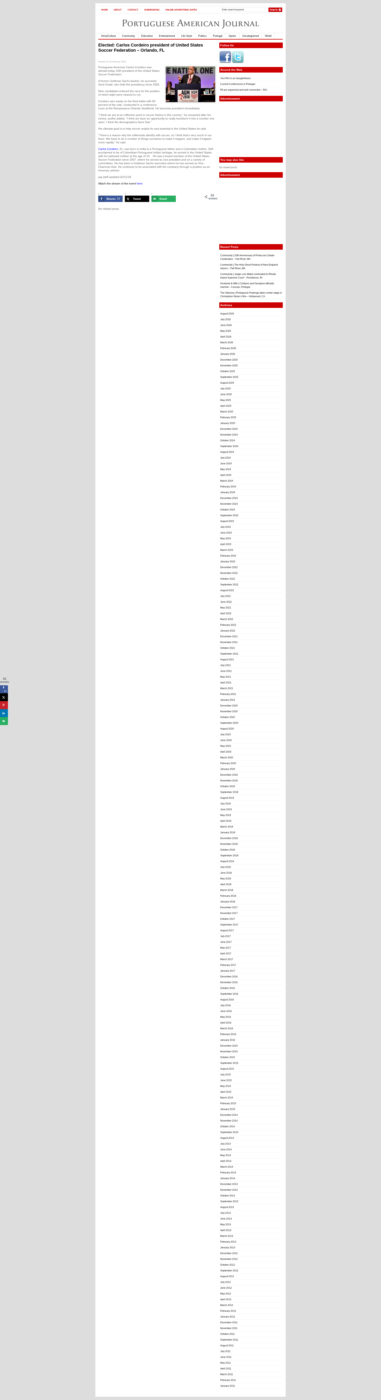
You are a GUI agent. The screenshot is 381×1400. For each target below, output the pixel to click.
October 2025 (227, 371)
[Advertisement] (251, 129)
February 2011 (228, 1380)
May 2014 (225, 1155)
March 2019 (226, 826)
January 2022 (227, 630)
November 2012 (229, 1259)
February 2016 (228, 1034)
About (118, 10)
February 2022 (228, 625)
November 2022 (229, 573)
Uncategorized (250, 35)
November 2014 (229, 1120)
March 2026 (226, 342)
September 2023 (229, 515)
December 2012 (229, 1253)
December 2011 (229, 1322)
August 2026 (227, 313)
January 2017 (227, 970)
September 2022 (229, 584)
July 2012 (225, 1282)
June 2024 (226, 463)
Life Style (186, 35)
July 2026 (225, 319)
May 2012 (225, 1293)
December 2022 (229, 567)
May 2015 (225, 1086)
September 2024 (229, 446)
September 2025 (229, 377)
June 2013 (226, 1218)
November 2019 (229, 780)
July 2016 (225, 1005)
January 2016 (227, 1040)
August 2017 (227, 930)
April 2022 (225, 613)
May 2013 (225, 1224)
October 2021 (227, 648)
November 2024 (229, 434)
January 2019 (227, 832)
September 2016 (229, 994)
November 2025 (229, 365)
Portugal (217, 35)
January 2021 (227, 700)
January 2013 (227, 1247)
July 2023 (225, 527)
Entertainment (167, 35)
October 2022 (227, 578)
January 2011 (227, 1385)
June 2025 (226, 394)
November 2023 (229, 504)
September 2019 (229, 792)
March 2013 (226, 1236)
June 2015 (226, 1080)
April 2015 (225, 1092)
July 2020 (225, 734)
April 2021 (225, 682)
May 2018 (225, 878)
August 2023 (227, 521)
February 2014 (228, 1172)
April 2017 (225, 953)
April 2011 (225, 1368)
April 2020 (225, 751)
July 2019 (225, 803)
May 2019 (225, 815)
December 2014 (229, 1115)
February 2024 (228, 486)
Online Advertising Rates (181, 10)
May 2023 (225, 538)
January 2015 (227, 1109)
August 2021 (227, 659)
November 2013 (229, 1189)
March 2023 (226, 550)
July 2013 (225, 1213)
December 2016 (229, 976)
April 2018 (225, 884)
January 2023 (227, 561)
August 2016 (227, 999)
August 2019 (227, 798)
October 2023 (227, 509)
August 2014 (227, 1138)
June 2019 (226, 809)
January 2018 (227, 901)
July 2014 (225, 1143)
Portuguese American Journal (190, 23)
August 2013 (227, 1207)
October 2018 (227, 849)
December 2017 (229, 907)
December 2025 (229, 359)
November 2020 (229, 711)
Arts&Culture (108, 35)
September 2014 (229, 1132)
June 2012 (226, 1287)
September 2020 (229, 723)
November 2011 (229, 1328)
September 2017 (229, 924)
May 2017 (225, 947)
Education (147, 35)
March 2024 (226, 480)
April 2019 (225, 821)
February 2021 (228, 694)
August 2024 (227, 452)
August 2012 (227, 1276)
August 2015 (227, 1068)
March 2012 (226, 1305)
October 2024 (227, 440)
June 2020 (226, 740)
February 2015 (228, 1103)
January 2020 (227, 769)
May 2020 (225, 746)
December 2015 (229, 1045)
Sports (232, 35)
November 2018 (229, 844)
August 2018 (227, 861)
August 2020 (227, 728)
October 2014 (227, 1126)
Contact (133, 10)
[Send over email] (4, 721)
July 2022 (225, 596)
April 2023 (225, 544)
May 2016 (225, 1017)
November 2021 (229, 642)
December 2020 (229, 705)
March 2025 (226, 411)
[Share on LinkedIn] (4, 713)
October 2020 (227, 717)
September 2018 (229, 855)
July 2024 (225, 457)
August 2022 (227, 590)
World (268, 35)
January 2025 (227, 423)
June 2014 (226, 1149)
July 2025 (225, 388)
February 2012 (228, 1311)
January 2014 (227, 1178)
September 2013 (229, 1201)
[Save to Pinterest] (4, 705)
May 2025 (225, 400)
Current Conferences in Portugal (237, 84)
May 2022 (225, 607)
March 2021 (226, 688)
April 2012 (225, 1299)
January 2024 (227, 492)
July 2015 (225, 1074)
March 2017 (226, 959)
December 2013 (229, 1184)
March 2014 (226, 1166)
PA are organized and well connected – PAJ (243, 89)
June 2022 (226, 602)
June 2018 (226, 872)
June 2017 (226, 942)
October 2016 (227, 988)
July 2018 (225, 867)
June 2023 (226, 532)
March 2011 (226, 1374)
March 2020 (226, 757)
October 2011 (227, 1334)
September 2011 (229, 1339)
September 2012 (229, 1270)
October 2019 (227, 786)
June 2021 (226, 671)
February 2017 (228, 965)
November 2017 (229, 913)
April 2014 (225, 1161)
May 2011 (225, 1362)
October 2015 (227, 1057)
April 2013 (225, 1230)
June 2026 (226, 325)
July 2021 (225, 665)
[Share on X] (4, 697)
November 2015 (229, 1051)
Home (104, 10)
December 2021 (229, 636)
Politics (202, 35)
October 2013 (227, 1195)
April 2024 (225, 475)
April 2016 (225, 1022)
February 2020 (228, 763)
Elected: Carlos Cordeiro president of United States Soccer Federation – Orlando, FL (150, 48)
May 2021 (225, 676)
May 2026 (225, 331)
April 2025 (225, 406)
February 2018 (228, 896)
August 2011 (227, 1345)
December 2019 (229, 774)
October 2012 (227, 1264)
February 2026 (228, 348)
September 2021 (229, 653)
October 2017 (227, 919)
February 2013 (228, 1241)
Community (128, 35)
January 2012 (227, 1316)
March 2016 (226, 1028)
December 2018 (229, 838)
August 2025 (227, 382)
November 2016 (229, 982)
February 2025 (228, 417)
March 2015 (226, 1097)
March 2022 (226, 619)
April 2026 (225, 336)
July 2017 (225, 936)
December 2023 (229, 498)
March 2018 (226, 890)
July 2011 (225, 1351)
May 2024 (225, 469)
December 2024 (229, 429)
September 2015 (229, 1063)
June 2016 (226, 1011)
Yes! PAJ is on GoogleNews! (235, 78)
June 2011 (226, 1357)
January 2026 (227, 354)
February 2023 (228, 555)
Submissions (151, 10)
